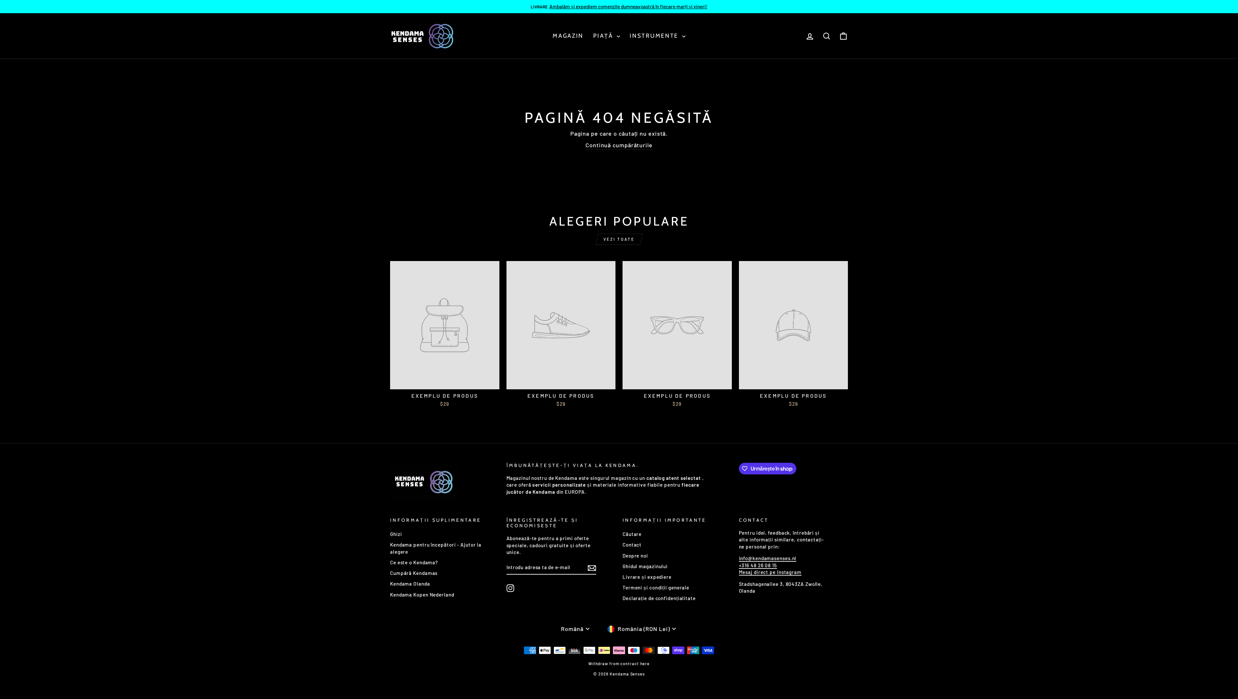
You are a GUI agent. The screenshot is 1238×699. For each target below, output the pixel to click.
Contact (632, 545)
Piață (604, 35)
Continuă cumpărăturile (619, 145)
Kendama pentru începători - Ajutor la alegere (435, 548)
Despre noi (635, 555)
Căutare (632, 534)
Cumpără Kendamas (413, 573)
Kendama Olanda (410, 584)
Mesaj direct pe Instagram (770, 572)
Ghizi (396, 534)
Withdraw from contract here (619, 663)
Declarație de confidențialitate (659, 598)
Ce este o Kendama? (414, 562)
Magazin (568, 35)
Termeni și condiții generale (656, 587)
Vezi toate (619, 239)
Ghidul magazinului (645, 566)
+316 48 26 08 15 (758, 565)
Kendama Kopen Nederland (422, 594)
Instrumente (655, 35)
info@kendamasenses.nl (768, 558)
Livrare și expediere (647, 577)
